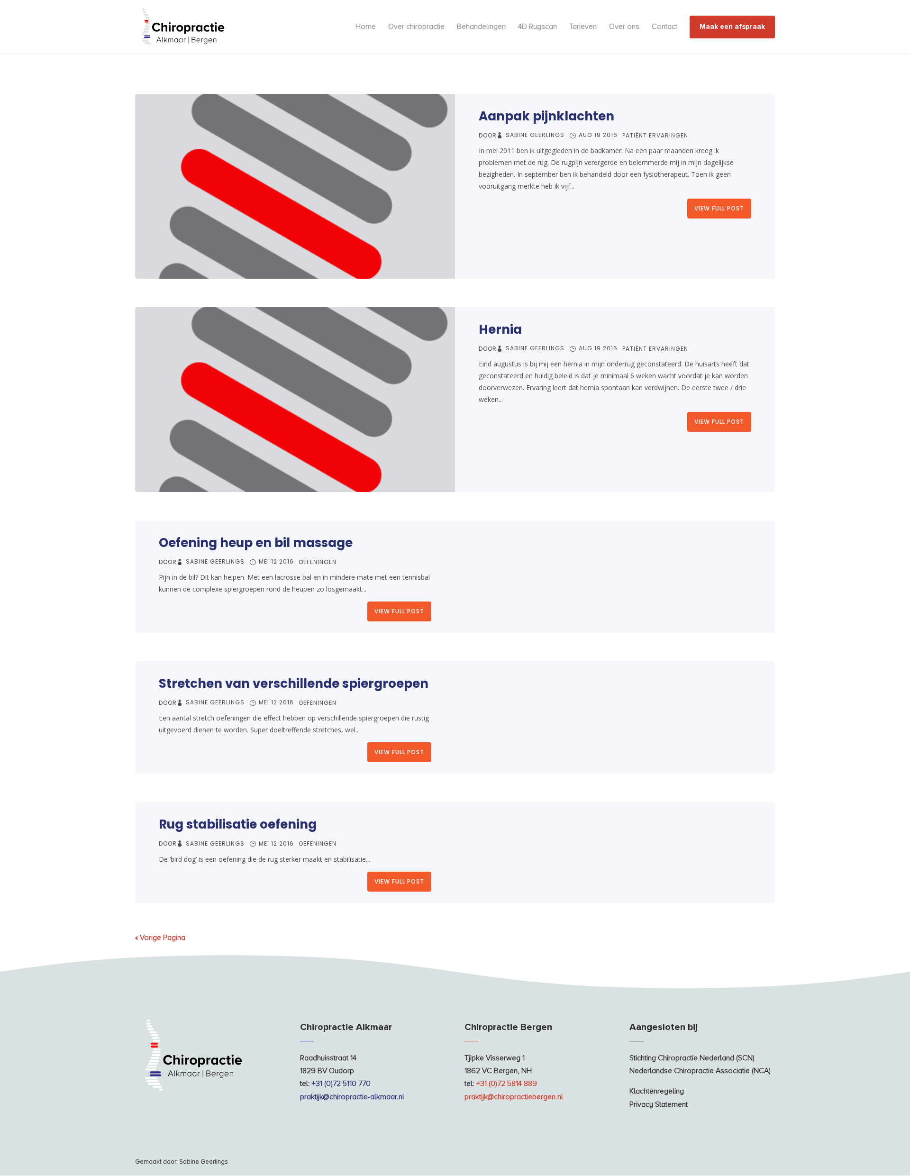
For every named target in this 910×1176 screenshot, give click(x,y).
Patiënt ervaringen (655, 135)
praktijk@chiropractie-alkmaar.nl (352, 1097)
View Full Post (719, 208)
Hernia (500, 329)
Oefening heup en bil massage (256, 542)
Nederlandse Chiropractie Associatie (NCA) (700, 1071)
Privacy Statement (658, 1104)
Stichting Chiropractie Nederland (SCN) (692, 1058)
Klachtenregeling (656, 1091)
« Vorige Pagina (160, 937)
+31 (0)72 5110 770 (341, 1083)
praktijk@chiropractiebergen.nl (513, 1097)
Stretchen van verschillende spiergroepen (293, 683)
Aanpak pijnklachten (546, 116)
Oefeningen (318, 562)
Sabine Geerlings (535, 135)
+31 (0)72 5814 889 (506, 1083)
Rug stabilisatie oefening (238, 824)
